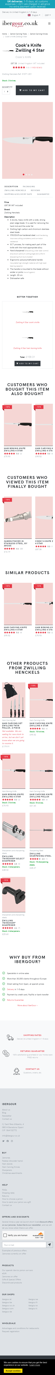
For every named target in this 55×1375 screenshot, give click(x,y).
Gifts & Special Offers (11, 1279)
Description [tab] (11, 186)
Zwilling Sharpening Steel (40, 854)
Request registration (10, 1331)
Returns (5, 1195)
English (35, 15)
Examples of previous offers (14, 1250)
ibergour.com (8, 1308)
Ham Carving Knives (11, 1166)
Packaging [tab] (29, 186)
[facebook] (7, 1141)
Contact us (32, 1068)
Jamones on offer (10, 1276)
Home (4, 34)
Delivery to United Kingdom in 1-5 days (19, 12)
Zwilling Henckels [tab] (15, 190)
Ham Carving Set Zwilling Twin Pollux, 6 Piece (12, 725)
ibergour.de (7, 1311)
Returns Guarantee (15, 999)
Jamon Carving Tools (18, 34)
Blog (4, 1112)
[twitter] (3, 1141)
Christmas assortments (12, 1173)
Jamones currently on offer (14, 1253)
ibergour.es (33, 1299)
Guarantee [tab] (43, 194)
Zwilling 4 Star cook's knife (27, 322)
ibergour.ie (33, 1305)
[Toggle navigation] (49, 23)
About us (6, 1109)
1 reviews (36, 67)
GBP (47, 15)
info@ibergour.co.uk (11, 1135)
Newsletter (6, 1115)
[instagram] (12, 1141)
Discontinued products (12, 1282)
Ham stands (7, 1163)
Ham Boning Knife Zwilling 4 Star (15, 449)
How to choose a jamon (12, 1198)
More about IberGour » (27, 1005)
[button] (23, 174)
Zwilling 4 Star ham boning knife (27, 348)
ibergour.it (32, 1308)
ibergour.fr (33, 1302)
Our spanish (17, 1270)
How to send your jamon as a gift (16, 1201)
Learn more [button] (34, 1365)
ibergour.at (6, 1299)
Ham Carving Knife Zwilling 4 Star (15, 628)
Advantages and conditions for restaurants (20, 1328)
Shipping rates (32, 1035)
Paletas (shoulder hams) (12, 1160)
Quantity (7, 87)
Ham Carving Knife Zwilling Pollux (41, 795)
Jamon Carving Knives (39, 34)
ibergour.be (7, 1302)
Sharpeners (7, 1170)
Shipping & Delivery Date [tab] (18, 194)
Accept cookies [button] (13, 1371)
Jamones (6, 1157)
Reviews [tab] (35, 190)
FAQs (4, 1189)
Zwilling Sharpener (13, 858)
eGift (4, 1273)
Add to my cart (34, 90)
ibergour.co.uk (8, 1305)
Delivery (10, 989)
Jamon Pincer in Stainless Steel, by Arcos (15, 543)
